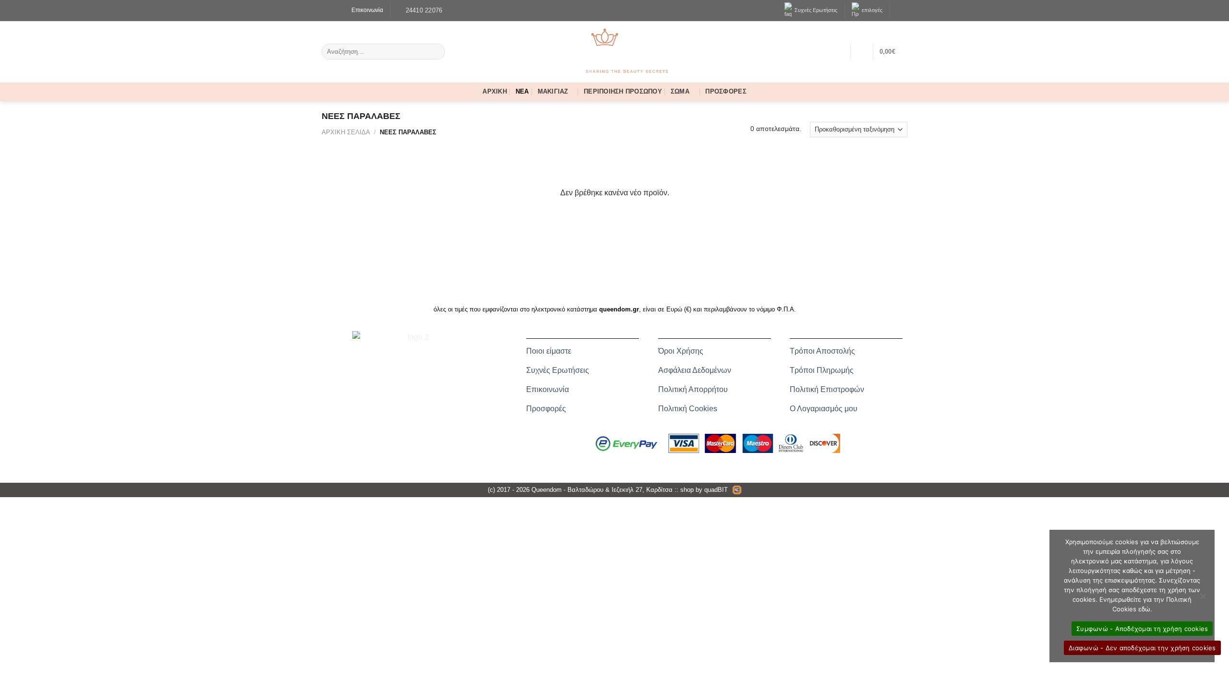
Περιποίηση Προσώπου (623, 93)
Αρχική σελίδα (346, 132)
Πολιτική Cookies (687, 409)
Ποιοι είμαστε (548, 351)
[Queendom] (614, 51)
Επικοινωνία (547, 389)
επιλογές (870, 10)
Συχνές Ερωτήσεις (814, 10)
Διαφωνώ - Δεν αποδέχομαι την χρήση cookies (1142, 648)
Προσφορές (725, 93)
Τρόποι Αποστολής (822, 351)
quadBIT (716, 489)
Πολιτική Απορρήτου (693, 389)
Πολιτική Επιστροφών (827, 389)
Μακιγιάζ (557, 92)
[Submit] (436, 52)
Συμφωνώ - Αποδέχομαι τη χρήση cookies (1142, 628)
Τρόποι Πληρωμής (822, 370)
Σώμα (684, 92)
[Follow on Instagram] (333, 10)
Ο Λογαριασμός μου (823, 409)
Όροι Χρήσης (680, 351)
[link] (363, 10)
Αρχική (494, 93)
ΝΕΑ (522, 93)
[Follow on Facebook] (326, 10)
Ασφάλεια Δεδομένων (694, 370)
